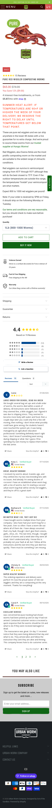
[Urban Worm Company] (26, 7)
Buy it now (26, 245)
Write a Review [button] (27, 362)
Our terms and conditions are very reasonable (25, 209)
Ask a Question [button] (27, 369)
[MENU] (2, 7)
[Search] (41, 7)
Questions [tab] (26, 378)
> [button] (35, 656)
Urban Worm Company (17, 799)
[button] (42, 451)
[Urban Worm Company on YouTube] (26, 769)
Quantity (6, 222)
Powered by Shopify (18, 802)
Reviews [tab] (8, 378)
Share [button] (9, 451)
